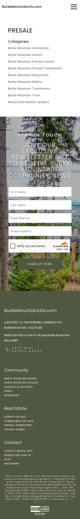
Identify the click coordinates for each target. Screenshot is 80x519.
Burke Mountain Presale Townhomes (35, 68)
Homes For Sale (15, 416)
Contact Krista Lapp (18, 450)
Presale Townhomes (18, 425)
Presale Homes (14, 429)
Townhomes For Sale (19, 420)
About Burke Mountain (20, 378)
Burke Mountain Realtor (25, 82)
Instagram (11, 463)
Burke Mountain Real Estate (28, 75)
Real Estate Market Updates (28, 102)
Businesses (11, 395)
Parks (8, 390)
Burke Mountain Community (28, 48)
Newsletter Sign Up (17, 455)
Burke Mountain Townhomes (29, 88)
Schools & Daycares (18, 386)
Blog (7, 459)
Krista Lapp (25, 335)
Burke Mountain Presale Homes (31, 61)
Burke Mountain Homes (25, 55)
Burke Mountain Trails (24, 95)
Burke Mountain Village (21, 382)
